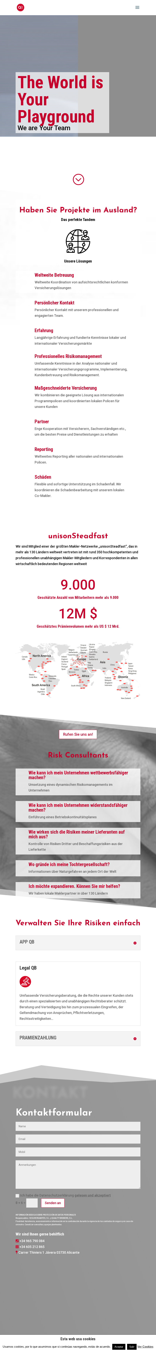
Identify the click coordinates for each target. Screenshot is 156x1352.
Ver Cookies (145, 1346)
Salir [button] (131, 1346)
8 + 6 (19, 1203)
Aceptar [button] (119, 1346)
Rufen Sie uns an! (78, 734)
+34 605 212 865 (32, 1247)
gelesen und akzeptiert (93, 1195)
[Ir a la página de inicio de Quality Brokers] (38, 7)
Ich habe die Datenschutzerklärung (65, 1195)
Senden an (53, 1203)
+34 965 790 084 (32, 1241)
